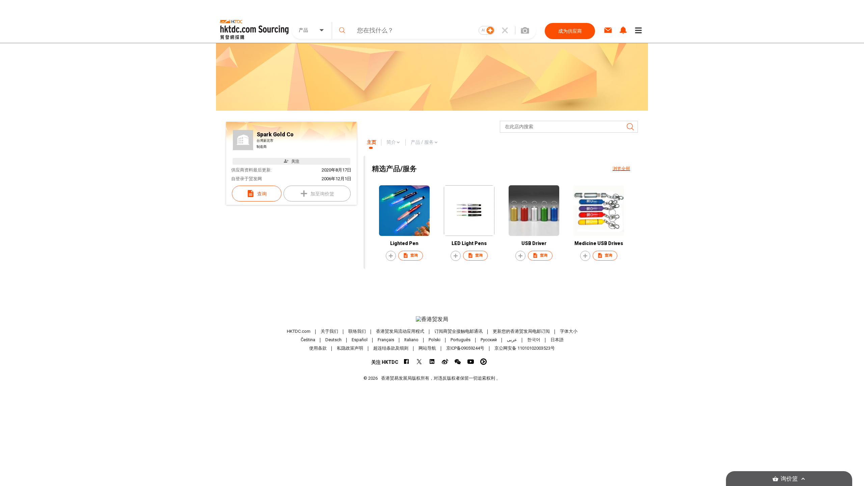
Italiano (411, 339)
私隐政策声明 (350, 348)
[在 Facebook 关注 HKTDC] (406, 361)
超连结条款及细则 (390, 348)
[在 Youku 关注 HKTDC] (483, 361)
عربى (512, 339)
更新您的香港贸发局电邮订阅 (521, 331)
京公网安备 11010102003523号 (524, 348)
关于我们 (329, 331)
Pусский (489, 339)
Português (460, 339)
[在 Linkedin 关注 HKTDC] (432, 361)
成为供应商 (570, 31)
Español (360, 339)
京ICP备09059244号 (465, 348)
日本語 (557, 339)
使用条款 (318, 348)
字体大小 (568, 331)
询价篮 (789, 479)
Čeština (308, 339)
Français (386, 339)
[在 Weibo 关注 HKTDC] (445, 361)
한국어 (533, 339)
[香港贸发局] (432, 319)
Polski (434, 339)
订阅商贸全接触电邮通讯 (458, 331)
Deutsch (333, 339)
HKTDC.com (298, 331)
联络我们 (357, 331)
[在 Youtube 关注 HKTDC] (470, 361)
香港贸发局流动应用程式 (400, 331)
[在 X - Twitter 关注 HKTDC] (419, 361)
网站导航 (427, 348)
